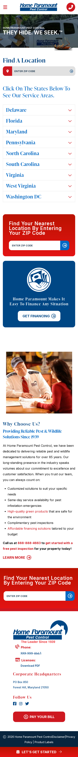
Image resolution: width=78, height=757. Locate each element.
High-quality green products (28, 511)
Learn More (14, 557)
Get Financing (36, 316)
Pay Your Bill (42, 717)
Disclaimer (58, 736)
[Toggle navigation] (7, 6)
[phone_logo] (70, 7)
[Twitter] (27, 704)
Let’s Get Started (39, 752)
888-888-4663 (29, 543)
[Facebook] (15, 704)
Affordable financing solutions (29, 528)
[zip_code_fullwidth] (70, 596)
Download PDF (30, 665)
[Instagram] (21, 704)
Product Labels (44, 742)
